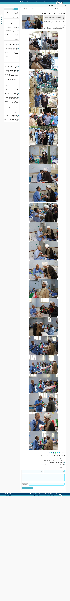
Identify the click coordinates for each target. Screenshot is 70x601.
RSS (30, 493)
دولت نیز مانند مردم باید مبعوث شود (12, 27)
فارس (62, 8)
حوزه (53, 1)
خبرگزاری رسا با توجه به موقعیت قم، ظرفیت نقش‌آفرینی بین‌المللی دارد (56, 5)
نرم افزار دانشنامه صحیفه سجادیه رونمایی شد (11, 105)
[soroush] (51, 452)
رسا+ (27, 1)
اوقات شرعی (33, 493)
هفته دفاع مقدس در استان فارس (51, 455)
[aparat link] (1, 21)
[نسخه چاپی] (22, 8)
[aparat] (9, 493)
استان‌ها (40, 1)
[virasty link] (1, 23)
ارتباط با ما (50, 493)
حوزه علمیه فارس (58, 455)
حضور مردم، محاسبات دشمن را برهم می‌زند (12, 41)
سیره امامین (44, 1)
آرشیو (48, 493)
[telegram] (59, 452)
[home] (60, 494)
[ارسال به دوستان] (26, 8)
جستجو (40, 493)
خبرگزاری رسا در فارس (56, 21)
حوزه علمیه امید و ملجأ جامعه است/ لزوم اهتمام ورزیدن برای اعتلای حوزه (54, 460)
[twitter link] (1, 19)
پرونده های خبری (23, 1)
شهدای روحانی (43, 455)
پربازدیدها (11, 9)
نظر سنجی (42, 493)
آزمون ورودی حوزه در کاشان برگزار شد (12, 63)
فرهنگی (47, 1)
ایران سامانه (6, 495)
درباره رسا (53, 493)
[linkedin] (53, 452)
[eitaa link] (1, 17)
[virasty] (7, 493)
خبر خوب (6, 9)
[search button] (4, 1)
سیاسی (51, 1)
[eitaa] (5, 493)
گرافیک (32, 1)
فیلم (35, 1)
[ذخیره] (24, 8)
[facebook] (49, 452)
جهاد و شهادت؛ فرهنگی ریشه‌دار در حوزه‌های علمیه (57, 462)
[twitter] (57, 452)
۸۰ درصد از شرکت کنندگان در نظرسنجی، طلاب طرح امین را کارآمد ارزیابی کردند (53, 464)
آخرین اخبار (16, 9)
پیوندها (45, 493)
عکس (37, 1)
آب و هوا (37, 493)
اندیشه (29, 1)
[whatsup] (55, 452)
